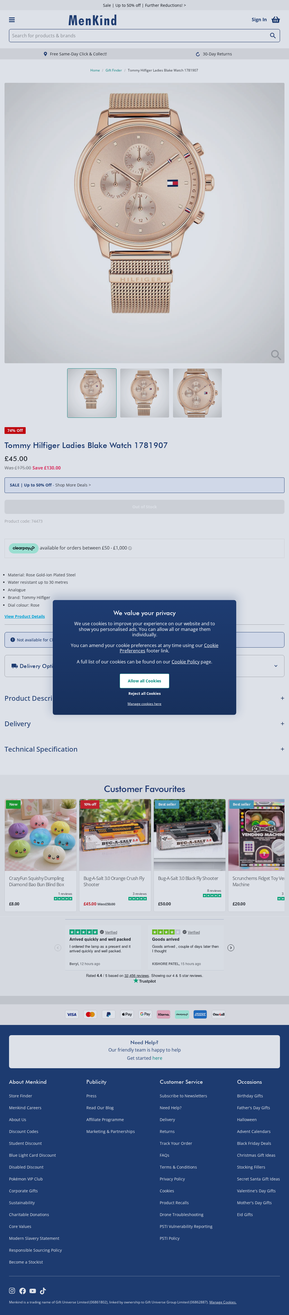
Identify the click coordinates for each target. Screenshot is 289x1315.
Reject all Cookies (144, 693)
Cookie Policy (186, 662)
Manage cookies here (144, 704)
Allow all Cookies (144, 681)
